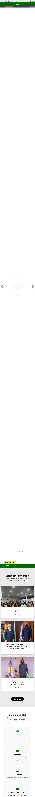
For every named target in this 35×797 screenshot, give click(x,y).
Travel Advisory (17, 792)
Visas (17, 735)
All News (17, 699)
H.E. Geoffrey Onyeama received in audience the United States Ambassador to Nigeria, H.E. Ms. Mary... (17, 683)
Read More (17, 295)
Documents (17, 774)
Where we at (9, 566)
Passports (17, 755)
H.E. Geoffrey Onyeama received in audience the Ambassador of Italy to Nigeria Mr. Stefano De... (17, 646)
